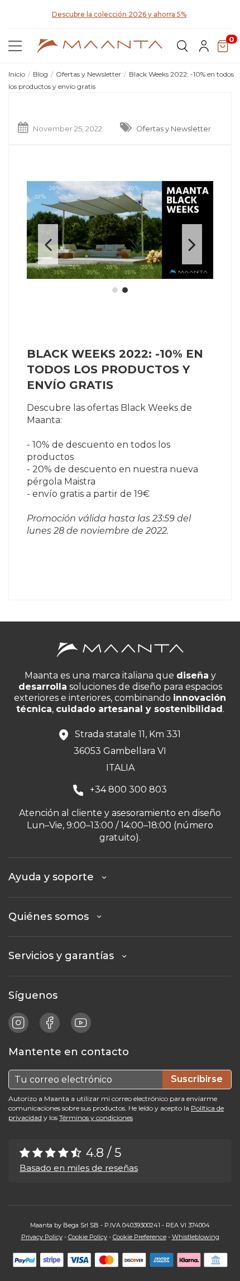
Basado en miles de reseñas (79, 1168)
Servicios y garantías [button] (65, 956)
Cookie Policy (87, 1237)
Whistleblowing (195, 1237)
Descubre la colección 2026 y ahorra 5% (119, 14)
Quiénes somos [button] (52, 916)
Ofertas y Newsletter (173, 128)
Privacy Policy (42, 1237)
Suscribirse (197, 1079)
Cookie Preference (139, 1237)
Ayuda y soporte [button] (55, 877)
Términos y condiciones (96, 1117)
